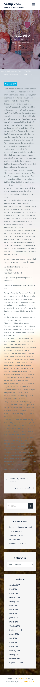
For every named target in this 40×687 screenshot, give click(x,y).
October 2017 (14, 585)
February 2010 (14, 650)
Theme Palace (28, 681)
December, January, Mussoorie (21, 527)
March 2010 (13, 646)
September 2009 (16, 663)
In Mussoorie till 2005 (17, 543)
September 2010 (15, 630)
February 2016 (14, 597)
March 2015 (13, 610)
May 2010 (13, 642)
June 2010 (13, 638)
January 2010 (14, 654)
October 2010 (14, 626)
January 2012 (14, 618)
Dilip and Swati (15, 539)
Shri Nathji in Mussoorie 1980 (15, 469)
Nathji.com (12, 4)
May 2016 (13, 589)
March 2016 (13, 593)
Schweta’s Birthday (16, 535)
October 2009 (14, 659)
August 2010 (14, 634)
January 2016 (14, 601)
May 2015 (13, 605)
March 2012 (13, 614)
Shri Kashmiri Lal (15, 531)
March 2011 (13, 622)
